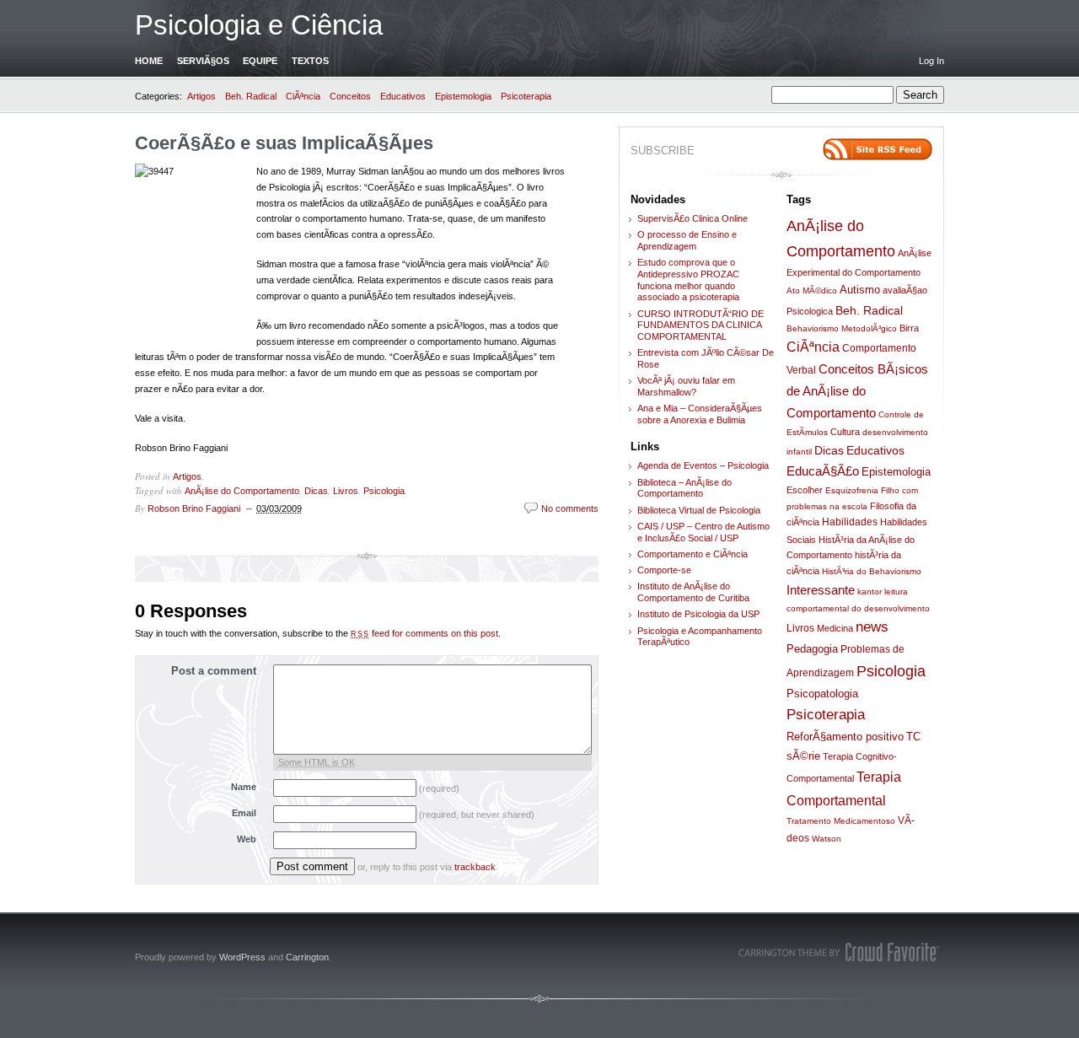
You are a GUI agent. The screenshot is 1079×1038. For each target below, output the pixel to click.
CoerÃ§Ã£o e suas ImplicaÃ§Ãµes (284, 142)
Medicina (835, 628)
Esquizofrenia (851, 490)
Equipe (260, 61)
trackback (475, 867)
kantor (869, 591)
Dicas (316, 491)
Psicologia (384, 491)
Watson (826, 838)
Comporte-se (664, 570)
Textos (310, 61)
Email (244, 813)
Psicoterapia (526, 96)
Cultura (845, 432)
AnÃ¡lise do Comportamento (242, 491)
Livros (345, 491)
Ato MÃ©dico (811, 290)
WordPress (242, 957)
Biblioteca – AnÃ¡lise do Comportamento (684, 488)
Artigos (201, 96)
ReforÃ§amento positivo (845, 736)
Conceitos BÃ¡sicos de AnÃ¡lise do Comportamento (857, 391)
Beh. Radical (250, 96)
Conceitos (350, 96)
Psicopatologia (822, 693)
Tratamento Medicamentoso (840, 821)
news (872, 627)
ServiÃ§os (203, 61)
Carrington (307, 957)
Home (149, 61)
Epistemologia (463, 96)
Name (243, 787)
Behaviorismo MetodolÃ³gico (841, 328)
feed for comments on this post (424, 633)
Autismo (860, 289)
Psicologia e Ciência (259, 24)
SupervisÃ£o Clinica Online (692, 218)
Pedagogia (812, 649)
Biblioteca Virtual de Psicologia (698, 510)
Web (246, 839)
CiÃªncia (303, 96)
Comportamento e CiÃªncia (692, 554)
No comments (570, 508)
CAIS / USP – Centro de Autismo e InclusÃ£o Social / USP (703, 532)
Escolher (804, 490)
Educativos (403, 96)
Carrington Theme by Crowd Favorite (838, 952)
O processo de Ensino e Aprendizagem (687, 240)
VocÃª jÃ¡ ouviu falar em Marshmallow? (686, 386)
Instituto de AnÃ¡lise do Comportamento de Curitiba (693, 592)
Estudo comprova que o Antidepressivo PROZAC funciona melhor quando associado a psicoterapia (688, 279)
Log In (931, 61)
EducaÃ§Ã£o (822, 471)
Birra (909, 328)
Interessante (820, 590)
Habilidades (850, 522)
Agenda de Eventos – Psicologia (703, 465)
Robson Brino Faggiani (194, 508)
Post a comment (213, 670)
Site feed (877, 149)
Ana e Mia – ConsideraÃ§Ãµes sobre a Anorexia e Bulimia (699, 414)
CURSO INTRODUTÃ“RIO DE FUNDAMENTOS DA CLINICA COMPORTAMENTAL (700, 325)
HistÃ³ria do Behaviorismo (871, 571)
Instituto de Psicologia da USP (698, 614)
